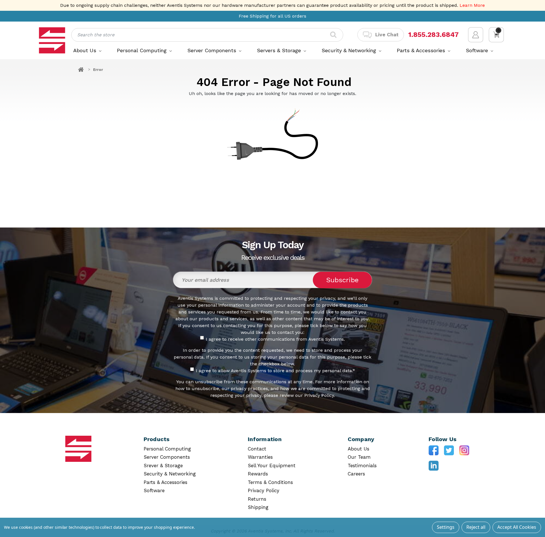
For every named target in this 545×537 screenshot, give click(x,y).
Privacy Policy (263, 490)
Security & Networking (350, 50)
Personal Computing (142, 50)
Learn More (472, 5)
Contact (257, 449)
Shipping (258, 507)
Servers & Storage (280, 50)
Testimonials (362, 465)
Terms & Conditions (270, 482)
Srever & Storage (163, 465)
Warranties (260, 457)
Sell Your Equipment (271, 465)
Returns (257, 499)
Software (478, 50)
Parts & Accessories (422, 50)
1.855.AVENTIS (432, 34)
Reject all (475, 527)
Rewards (258, 474)
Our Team (359, 457)
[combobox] (207, 35)
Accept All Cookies (516, 527)
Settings (445, 527)
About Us (85, 50)
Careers (356, 474)
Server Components (212, 50)
